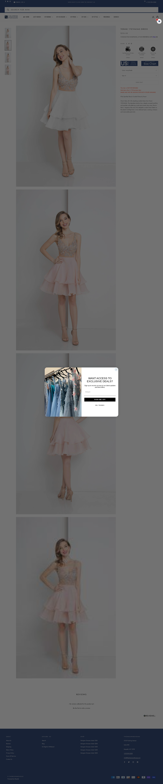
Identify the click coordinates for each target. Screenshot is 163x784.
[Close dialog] (116, 369)
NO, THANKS (99, 405)
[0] (159, 21)
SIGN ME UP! (100, 399)
